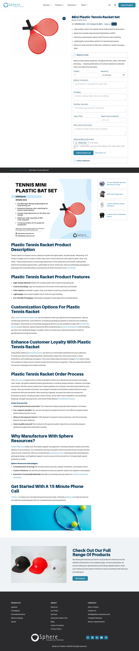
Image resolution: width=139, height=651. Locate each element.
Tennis (114, 24)
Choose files (82, 143)
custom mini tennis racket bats (26, 317)
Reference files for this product (84, 139)
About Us (54, 607)
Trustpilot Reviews (95, 618)
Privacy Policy (56, 629)
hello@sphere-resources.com (99, 614)
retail (77, 359)
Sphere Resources (18, 447)
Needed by (104, 71)
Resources (71, 5)
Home (13, 170)
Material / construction (81, 80)
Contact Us (92, 611)
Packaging (77, 92)
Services (46, 5)
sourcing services (56, 453)
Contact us (15, 497)
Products (58, 5)
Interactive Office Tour (59, 618)
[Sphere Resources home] (13, 5)
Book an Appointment (96, 622)
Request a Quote (81, 55)
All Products (80, 578)
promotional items (35, 353)
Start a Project (127, 5)
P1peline (62, 646)
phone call (70, 497)
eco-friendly (70, 268)
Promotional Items (18, 614)
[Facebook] (88, 637)
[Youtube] (101, 637)
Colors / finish (78, 116)
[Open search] (109, 5)
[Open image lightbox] (64, 18)
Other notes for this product (83, 125)
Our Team (54, 611)
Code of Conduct (57, 625)
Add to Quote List (83, 153)
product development (69, 327)
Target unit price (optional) (109, 116)
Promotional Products (66, 399)
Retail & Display (17, 618)
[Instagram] (106, 637)
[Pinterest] (92, 637)
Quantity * (77, 71)
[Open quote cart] (115, 5)
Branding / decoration (81, 104)
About (83, 5)
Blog (52, 622)
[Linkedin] (97, 637)
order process (19, 380)
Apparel (14, 607)
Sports (19, 170)
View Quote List (100, 153)
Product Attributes (82, 161)
